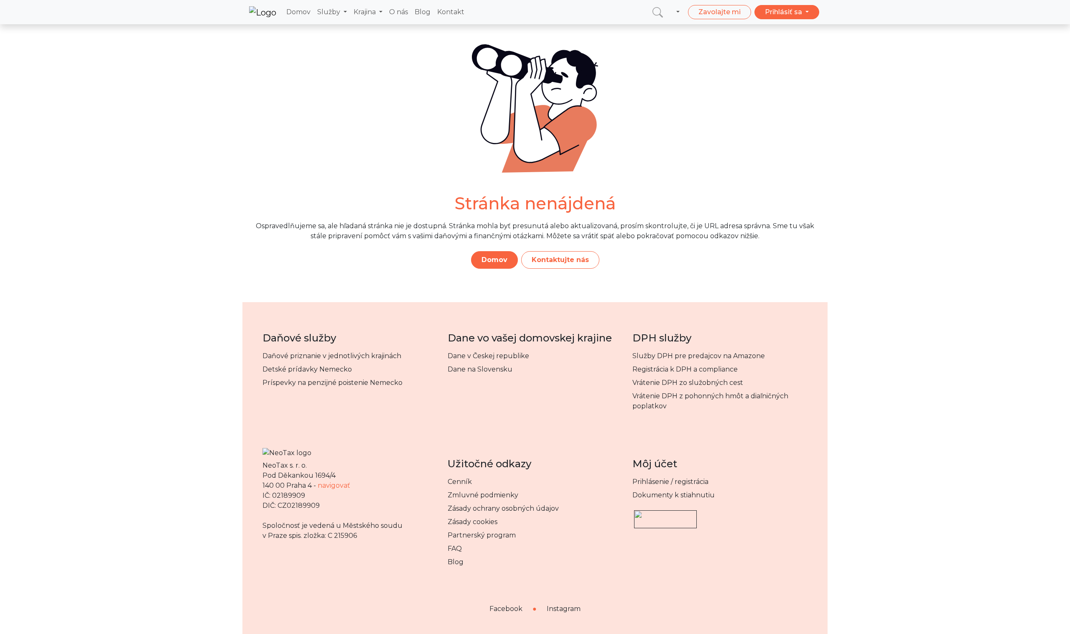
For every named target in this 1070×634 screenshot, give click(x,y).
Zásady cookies (472, 522)
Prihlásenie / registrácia (670, 482)
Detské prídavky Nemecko (307, 369)
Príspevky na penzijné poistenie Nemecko (332, 383)
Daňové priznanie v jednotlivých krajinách (331, 356)
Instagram (564, 609)
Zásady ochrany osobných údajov (503, 508)
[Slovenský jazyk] (676, 12)
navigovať (334, 485)
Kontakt (450, 12)
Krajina (365, 12)
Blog (423, 12)
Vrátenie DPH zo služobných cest (687, 383)
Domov (298, 12)
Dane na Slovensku (480, 369)
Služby (329, 12)
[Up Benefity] (665, 515)
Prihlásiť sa (784, 12)
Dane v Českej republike (488, 356)
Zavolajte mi (719, 12)
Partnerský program (482, 535)
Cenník (460, 482)
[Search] (657, 11)
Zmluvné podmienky (483, 495)
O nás (398, 12)
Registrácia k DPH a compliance (685, 369)
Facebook (505, 609)
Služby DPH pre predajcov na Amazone (698, 356)
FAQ (455, 549)
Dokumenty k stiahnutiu (673, 495)
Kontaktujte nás (560, 260)
